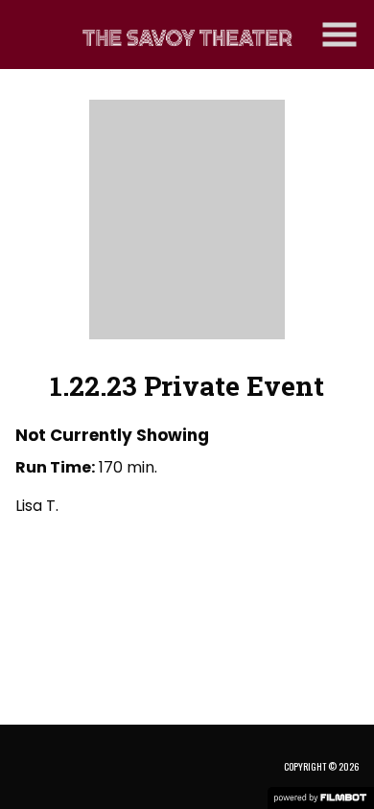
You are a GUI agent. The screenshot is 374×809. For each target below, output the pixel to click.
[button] (339, 34)
